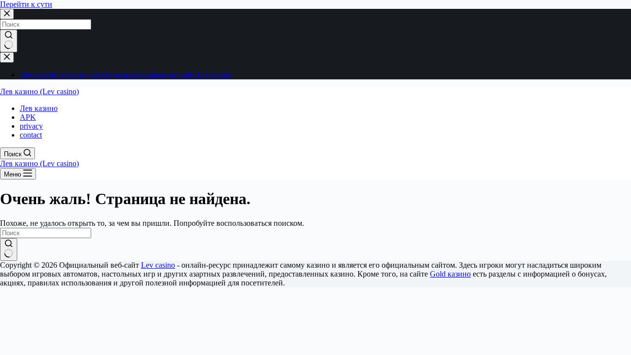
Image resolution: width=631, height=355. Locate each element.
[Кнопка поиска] (8, 41)
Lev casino (158, 265)
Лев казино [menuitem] (39, 108)
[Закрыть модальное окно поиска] (7, 14)
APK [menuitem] (28, 117)
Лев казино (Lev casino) (39, 91)
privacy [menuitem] (31, 126)
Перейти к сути (26, 4)
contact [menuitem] (31, 135)
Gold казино (450, 274)
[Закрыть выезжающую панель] (7, 57)
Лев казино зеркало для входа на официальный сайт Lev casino (125, 75)
